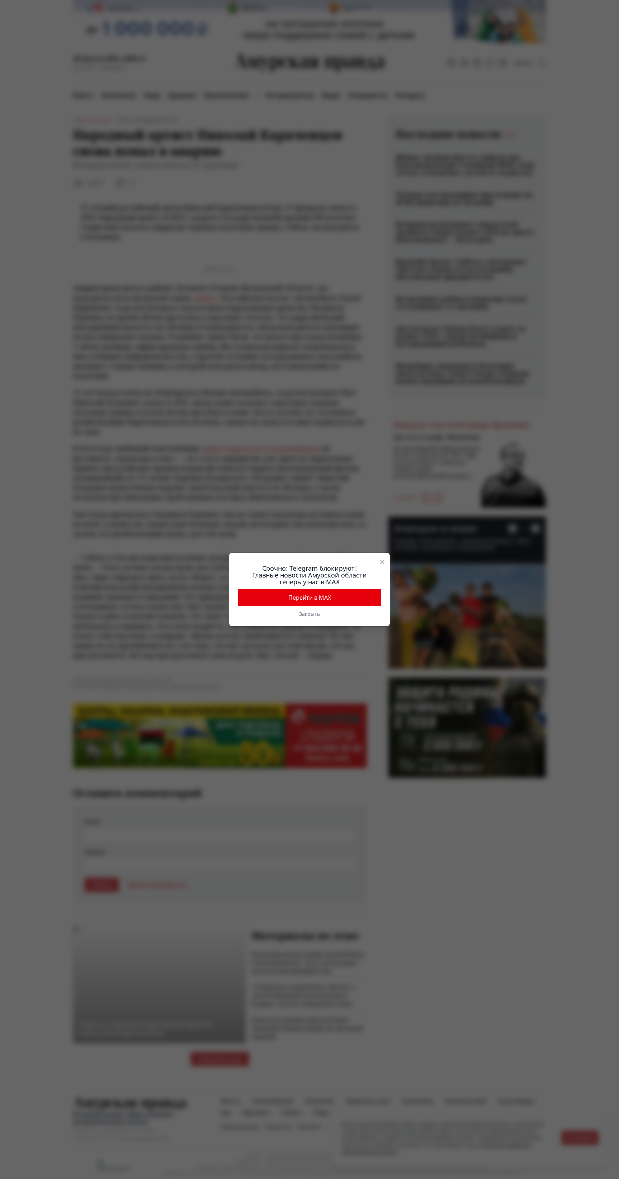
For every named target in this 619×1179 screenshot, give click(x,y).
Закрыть (309, 613)
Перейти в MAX (309, 598)
